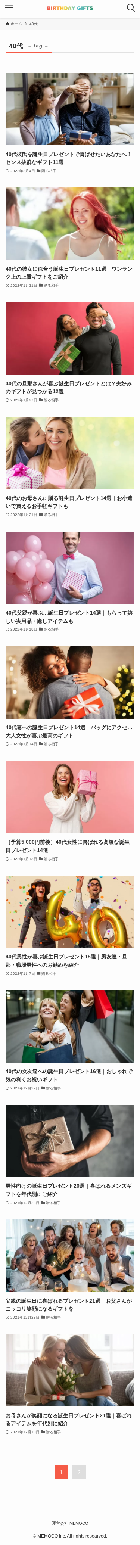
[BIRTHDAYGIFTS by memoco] (70, 9)
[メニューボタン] (9, 9)
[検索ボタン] (131, 9)
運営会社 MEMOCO (70, 1523)
